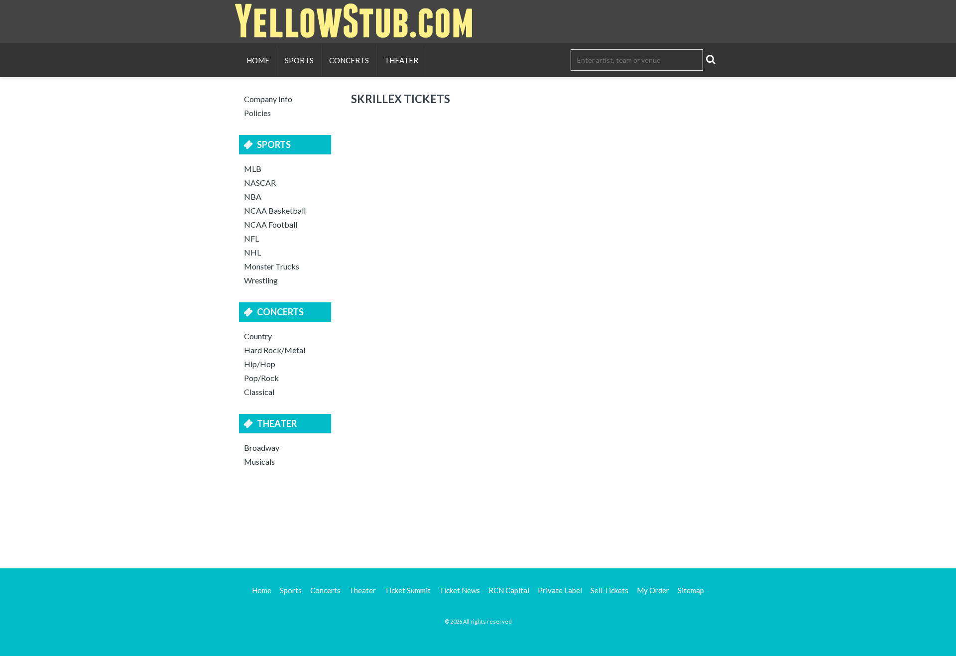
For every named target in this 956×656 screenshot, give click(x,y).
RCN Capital (508, 590)
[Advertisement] (478, 516)
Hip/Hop (259, 364)
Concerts (349, 60)
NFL (251, 238)
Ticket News (459, 590)
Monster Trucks (271, 266)
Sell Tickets (609, 590)
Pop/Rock (261, 378)
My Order (653, 590)
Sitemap (691, 590)
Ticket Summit (407, 590)
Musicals (259, 461)
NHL (252, 252)
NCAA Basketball (275, 210)
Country (258, 336)
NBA (252, 196)
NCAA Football (270, 224)
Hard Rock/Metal (274, 350)
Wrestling (261, 280)
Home (257, 60)
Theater (401, 60)
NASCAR (260, 182)
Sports (299, 60)
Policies (257, 113)
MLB (252, 168)
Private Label (560, 590)
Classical (259, 391)
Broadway (261, 447)
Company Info (268, 99)
